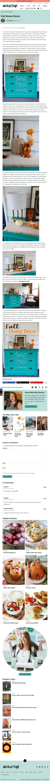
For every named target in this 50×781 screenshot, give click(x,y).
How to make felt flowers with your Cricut (24, 707)
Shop (21, 8)
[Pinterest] (45, 767)
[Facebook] (42, 767)
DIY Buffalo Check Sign (19, 683)
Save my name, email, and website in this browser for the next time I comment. (19, 473)
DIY (39, 5)
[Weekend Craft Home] (10, 6)
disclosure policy (22, 27)
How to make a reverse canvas (21, 732)
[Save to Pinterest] (1, 394)
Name (4, 463)
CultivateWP (47, 779)
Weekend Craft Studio (30, 8)
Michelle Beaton (10, 20)
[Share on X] (1, 392)
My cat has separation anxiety (29, 435)
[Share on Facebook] (1, 389)
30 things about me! (41, 434)
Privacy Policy (22, 779)
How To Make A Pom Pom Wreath (22, 744)
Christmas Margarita (9, 552)
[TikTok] (47, 767)
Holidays (45, 5)
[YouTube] (39, 767)
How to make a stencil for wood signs (23, 695)
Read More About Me (31, 406)
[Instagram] (37, 767)
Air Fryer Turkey (31, 588)
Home (30, 3)
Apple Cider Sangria (9, 588)
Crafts (28, 5)
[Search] (41, 8)
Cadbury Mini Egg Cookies (34, 552)
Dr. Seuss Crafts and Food (18, 435)
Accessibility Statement (36, 779)
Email (4, 467)
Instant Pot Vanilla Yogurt (10, 623)
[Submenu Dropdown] (24, 5)
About (34, 3)
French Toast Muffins (32, 623)
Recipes (22, 5)
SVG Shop (46, 3)
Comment (5, 448)
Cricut (34, 5)
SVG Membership (5, 774)
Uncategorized (8, 11)
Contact (40, 3)
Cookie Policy (28, 779)
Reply (45, 487)
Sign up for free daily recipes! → (25, 1)
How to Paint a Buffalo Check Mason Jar (24, 719)
